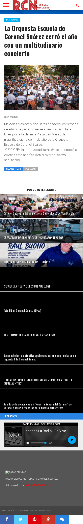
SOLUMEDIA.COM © (37, 485)
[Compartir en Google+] (48, 519)
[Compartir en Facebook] (7, 519)
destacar (30, 169)
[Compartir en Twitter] (21, 519)
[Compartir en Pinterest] (35, 519)
